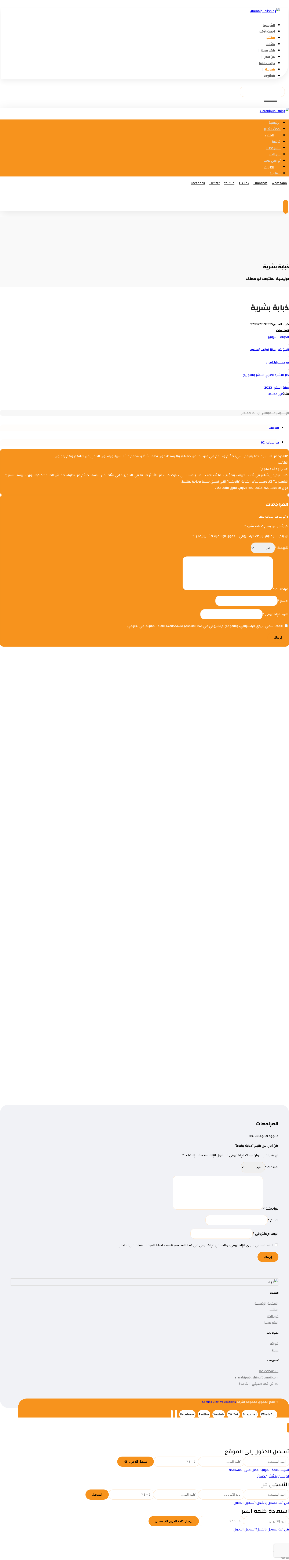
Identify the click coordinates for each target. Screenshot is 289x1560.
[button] (270, 101)
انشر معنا (271, 1322)
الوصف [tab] (274, 428)
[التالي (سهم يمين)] (283, 1558)
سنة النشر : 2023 (276, 387)
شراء (275, 1350)
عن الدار (272, 1316)
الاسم (283, 601)
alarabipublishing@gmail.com (256, 1377)
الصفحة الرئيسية (266, 1303)
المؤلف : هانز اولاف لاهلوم (269, 349)
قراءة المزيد (243, 709)
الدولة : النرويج (278, 337)
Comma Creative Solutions (219, 1402)
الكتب (274, 1310)
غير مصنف (275, 394)
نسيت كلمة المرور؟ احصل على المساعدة (259, 1470)
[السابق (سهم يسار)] (287, 1558)
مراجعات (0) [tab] (270, 442)
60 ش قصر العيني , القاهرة (258, 1384)
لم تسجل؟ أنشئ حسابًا (273, 1476)
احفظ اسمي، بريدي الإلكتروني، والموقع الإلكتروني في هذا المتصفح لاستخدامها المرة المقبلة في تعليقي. (205, 626)
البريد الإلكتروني (275, 614)
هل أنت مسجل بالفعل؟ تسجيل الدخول (261, 1503)
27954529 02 (268, 1371)
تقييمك (281, 548)
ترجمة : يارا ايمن (277, 362)
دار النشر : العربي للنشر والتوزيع (266, 375)
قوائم (274, 1343)
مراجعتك (280, 589)
